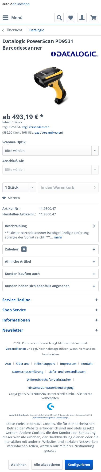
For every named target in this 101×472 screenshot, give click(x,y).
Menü (17, 17)
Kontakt (87, 363)
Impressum (68, 363)
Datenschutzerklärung (27, 371)
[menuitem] (12, 17)
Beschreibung (16, 226)
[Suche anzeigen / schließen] (59, 17)
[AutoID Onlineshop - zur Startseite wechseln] (15, 6)
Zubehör (15, 249)
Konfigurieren (79, 464)
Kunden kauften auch (22, 273)
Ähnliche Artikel (18, 261)
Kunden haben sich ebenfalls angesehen (37, 286)
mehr (57, 237)
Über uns (22, 363)
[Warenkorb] (93, 17)
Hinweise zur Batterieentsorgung (51, 387)
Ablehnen (19, 464)
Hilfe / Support (44, 363)
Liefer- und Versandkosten (66, 371)
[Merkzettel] (70, 17)
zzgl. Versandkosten (35, 127)
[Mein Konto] (82, 17)
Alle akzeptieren (47, 464)
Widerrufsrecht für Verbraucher (49, 379)
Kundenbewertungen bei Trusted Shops (50, 417)
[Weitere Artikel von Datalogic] (74, 55)
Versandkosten (16, 349)
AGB (8, 363)
